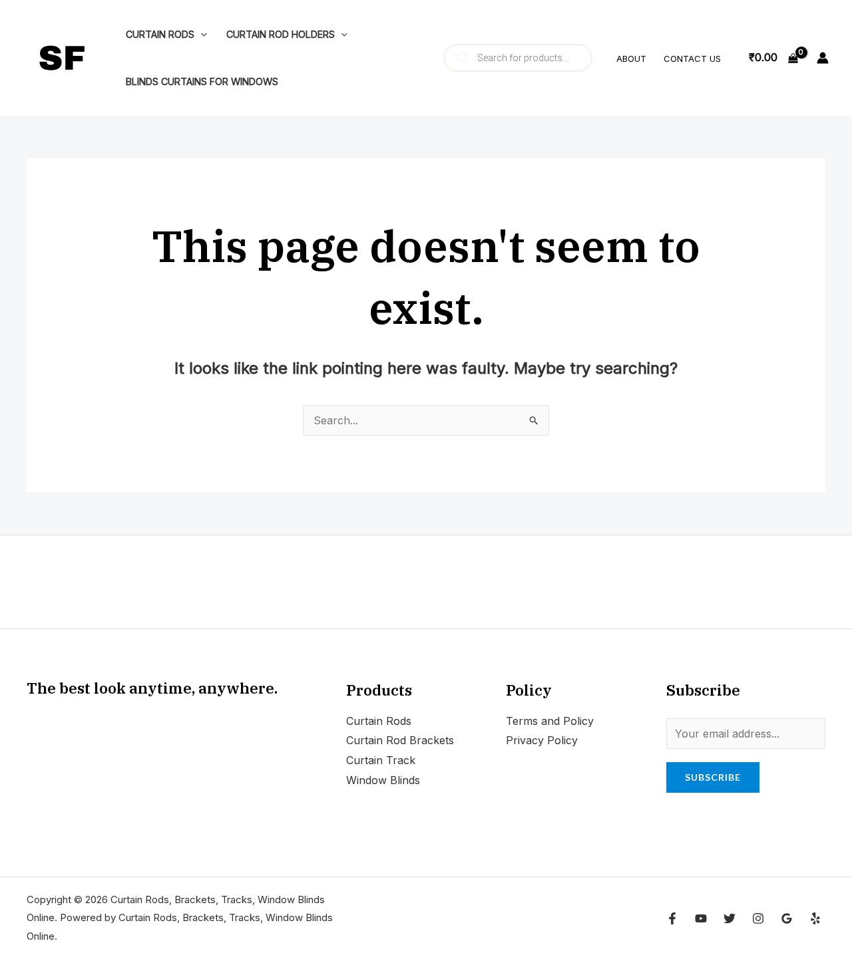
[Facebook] (672, 918)
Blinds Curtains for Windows (202, 81)
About (631, 58)
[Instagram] (758, 918)
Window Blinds (383, 780)
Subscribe (713, 777)
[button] (200, 34)
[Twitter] (730, 918)
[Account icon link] (823, 58)
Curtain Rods (160, 34)
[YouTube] (701, 918)
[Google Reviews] (787, 918)
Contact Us (692, 58)
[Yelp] (815, 918)
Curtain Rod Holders (280, 34)
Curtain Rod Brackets (400, 740)
